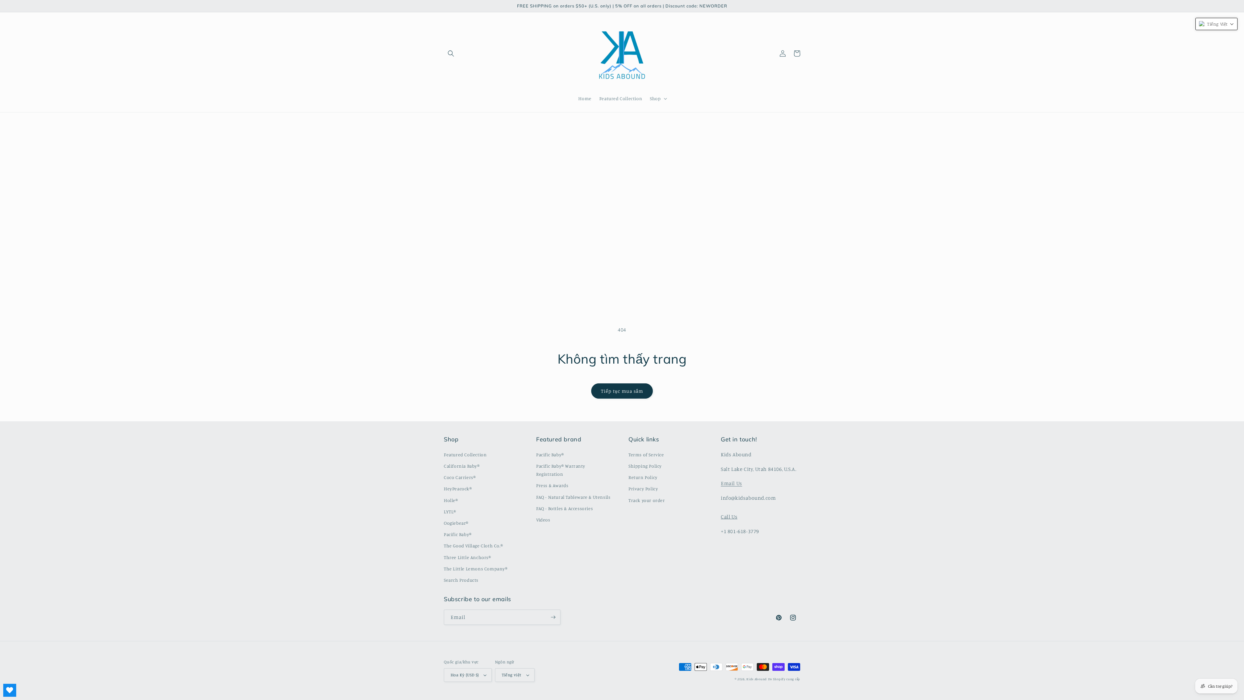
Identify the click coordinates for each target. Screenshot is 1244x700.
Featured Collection (465, 454)
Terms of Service (646, 454)
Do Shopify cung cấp (784, 679)
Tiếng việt (512, 674)
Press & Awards (552, 485)
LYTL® (450, 511)
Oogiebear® (456, 523)
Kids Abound (756, 679)
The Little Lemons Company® (476, 568)
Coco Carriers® (460, 477)
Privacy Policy (643, 488)
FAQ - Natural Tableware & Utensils (573, 497)
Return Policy (643, 477)
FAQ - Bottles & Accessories (564, 508)
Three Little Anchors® (467, 557)
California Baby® (462, 466)
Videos (543, 519)
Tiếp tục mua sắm (622, 391)
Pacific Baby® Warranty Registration (560, 470)
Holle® (451, 500)
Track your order (646, 500)
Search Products (461, 580)
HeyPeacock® (458, 488)
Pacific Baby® (458, 534)
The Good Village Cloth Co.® (473, 545)
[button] (451, 53)
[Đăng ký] (553, 617)
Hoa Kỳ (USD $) (465, 674)
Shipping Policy (645, 466)
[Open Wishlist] (9, 690)
